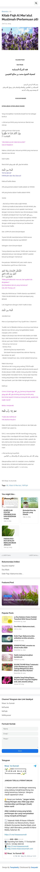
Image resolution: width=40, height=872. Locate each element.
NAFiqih (25, 485)
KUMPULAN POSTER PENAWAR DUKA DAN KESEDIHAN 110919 (10, 514)
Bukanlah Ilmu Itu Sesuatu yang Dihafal (29, 512)
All (10, 11)
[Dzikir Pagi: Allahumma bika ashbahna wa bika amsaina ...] (7, 638)
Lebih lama (33, 555)
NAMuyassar (6, 715)
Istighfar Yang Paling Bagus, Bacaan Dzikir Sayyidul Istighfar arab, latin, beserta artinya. (25, 679)
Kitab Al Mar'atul (15, 485)
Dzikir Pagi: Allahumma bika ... (12, 574)
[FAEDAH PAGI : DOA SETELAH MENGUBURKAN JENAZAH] (10, 531)
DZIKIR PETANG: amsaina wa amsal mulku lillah (24, 646)
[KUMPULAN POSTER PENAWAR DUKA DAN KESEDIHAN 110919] (10, 502)
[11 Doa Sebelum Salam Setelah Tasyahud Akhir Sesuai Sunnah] (7, 619)
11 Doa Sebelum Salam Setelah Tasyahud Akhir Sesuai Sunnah (25, 618)
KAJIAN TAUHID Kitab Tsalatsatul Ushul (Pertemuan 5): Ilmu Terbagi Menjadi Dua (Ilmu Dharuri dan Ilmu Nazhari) (26, 668)
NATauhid (5, 707)
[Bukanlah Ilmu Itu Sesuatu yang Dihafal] (29, 502)
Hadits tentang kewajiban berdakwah (23, 656)
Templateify (14, 867)
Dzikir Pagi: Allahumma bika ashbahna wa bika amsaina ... (24, 637)
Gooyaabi (34, 867)
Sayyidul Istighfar (8, 566)
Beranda (5, 11)
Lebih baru (7, 555)
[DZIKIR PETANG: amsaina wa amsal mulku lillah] (7, 648)
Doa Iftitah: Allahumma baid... (24, 626)
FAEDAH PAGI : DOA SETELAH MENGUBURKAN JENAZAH (10, 542)
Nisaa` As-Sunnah (8, 703)
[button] (36, 3)
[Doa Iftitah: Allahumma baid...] (7, 629)
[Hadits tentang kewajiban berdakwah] (7, 657)
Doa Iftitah (5, 570)
